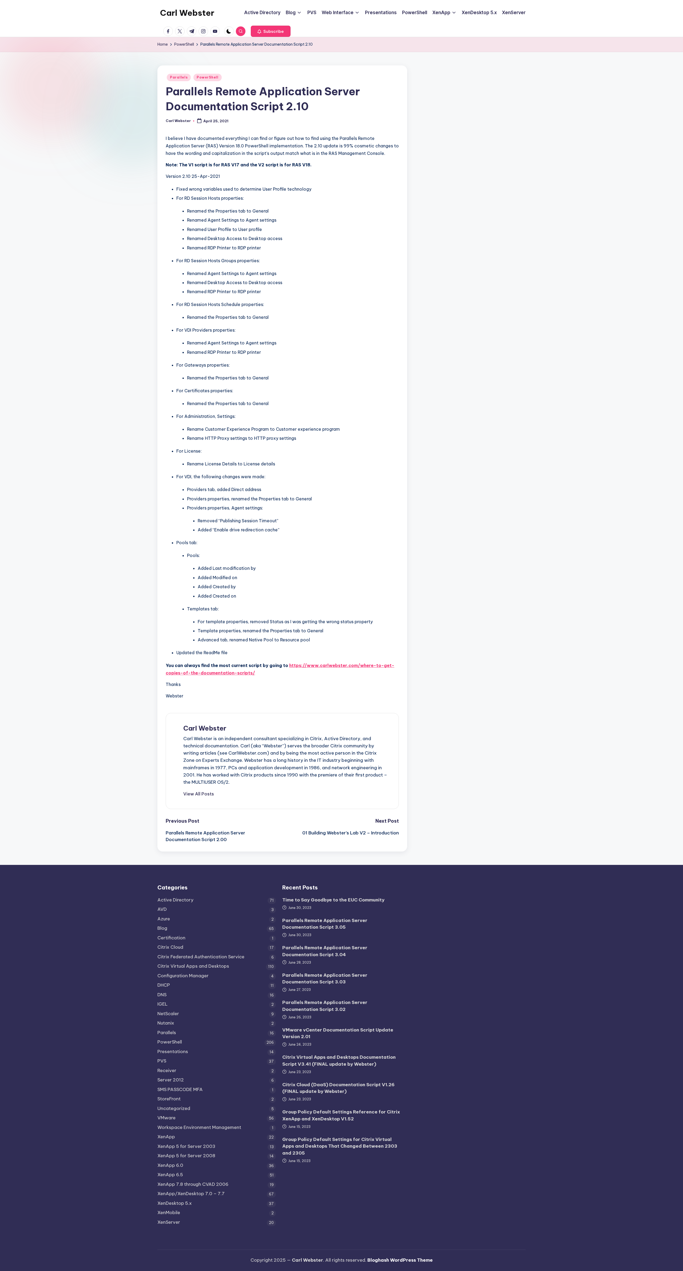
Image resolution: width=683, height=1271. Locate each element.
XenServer (168, 1222)
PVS (161, 1061)
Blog (162, 928)
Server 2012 (170, 1080)
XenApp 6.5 (170, 1175)
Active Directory (175, 900)
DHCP (163, 985)
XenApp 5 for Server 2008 (186, 1156)
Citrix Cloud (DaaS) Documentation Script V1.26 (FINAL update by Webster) (338, 1088)
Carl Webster (187, 13)
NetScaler (168, 1014)
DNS (161, 995)
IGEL (162, 1004)
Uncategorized (173, 1108)
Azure (163, 919)
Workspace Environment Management (199, 1127)
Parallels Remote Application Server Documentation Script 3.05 (324, 923)
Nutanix (165, 1023)
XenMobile (168, 1212)
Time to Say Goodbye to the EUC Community (333, 900)
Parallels (179, 77)
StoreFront (169, 1099)
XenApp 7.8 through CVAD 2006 (192, 1184)
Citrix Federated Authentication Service (200, 957)
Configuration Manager (183, 976)
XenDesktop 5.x (174, 1203)
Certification (171, 938)
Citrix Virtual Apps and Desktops (193, 966)
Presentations (172, 1051)
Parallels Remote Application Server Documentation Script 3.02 (324, 1005)
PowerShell (207, 77)
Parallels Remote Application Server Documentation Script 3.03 (324, 978)
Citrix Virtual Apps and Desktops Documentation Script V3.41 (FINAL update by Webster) (339, 1060)
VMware (166, 1118)
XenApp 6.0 (170, 1165)
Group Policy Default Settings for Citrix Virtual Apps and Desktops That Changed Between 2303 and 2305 (339, 1146)
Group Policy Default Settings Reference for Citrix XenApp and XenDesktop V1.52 (341, 1115)
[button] (271, 31)
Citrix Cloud (170, 947)
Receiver (166, 1070)
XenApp (166, 1137)
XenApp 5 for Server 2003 (186, 1146)
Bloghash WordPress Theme (400, 1260)
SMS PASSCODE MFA (180, 1089)
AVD (162, 909)
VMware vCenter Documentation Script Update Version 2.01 (337, 1033)
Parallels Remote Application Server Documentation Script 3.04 (324, 951)
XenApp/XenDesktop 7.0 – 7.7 (191, 1194)
